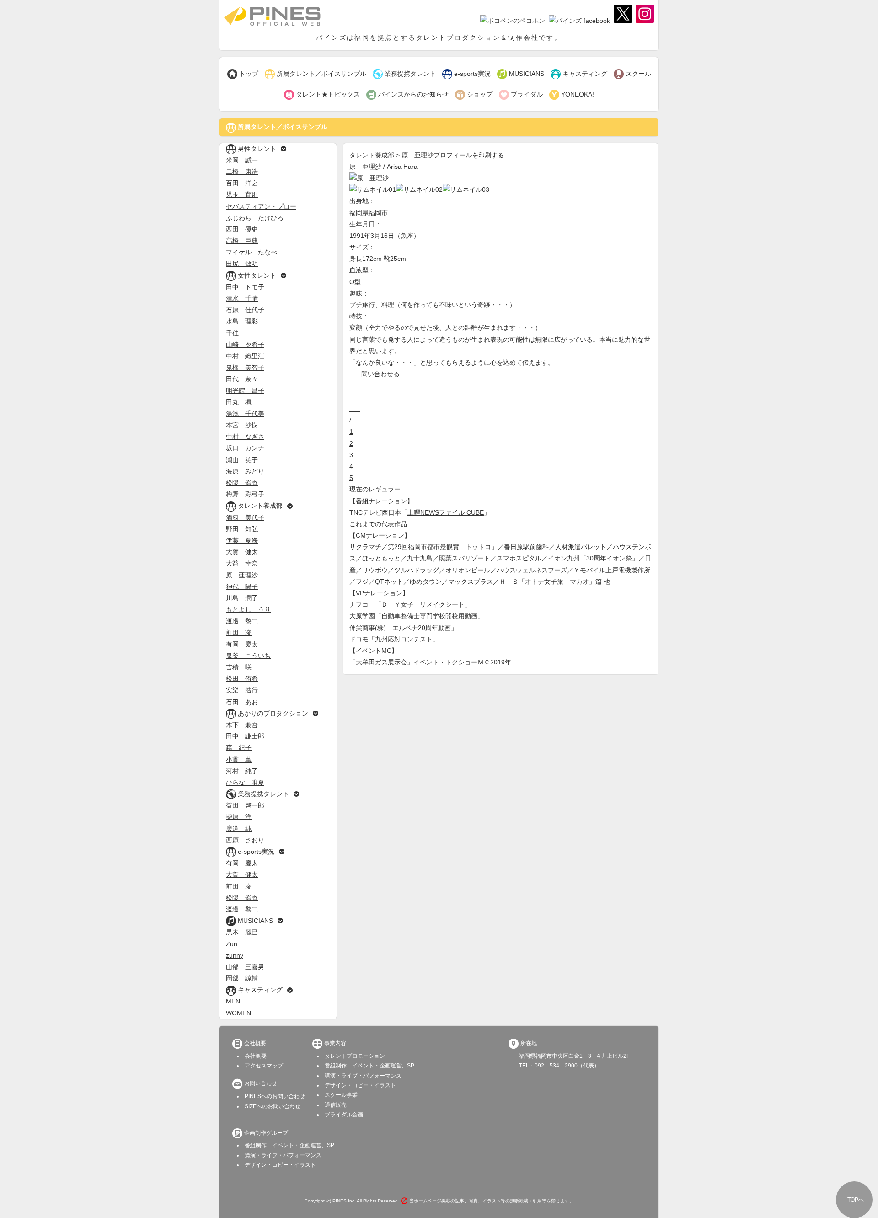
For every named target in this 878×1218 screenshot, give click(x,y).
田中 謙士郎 (245, 736)
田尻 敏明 (242, 263)
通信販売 (336, 1105)
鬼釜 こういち (248, 655)
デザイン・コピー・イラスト (360, 1085)
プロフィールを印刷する (469, 155)
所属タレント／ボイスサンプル (315, 74)
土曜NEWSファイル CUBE (445, 512)
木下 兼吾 (242, 724)
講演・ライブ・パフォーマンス (363, 1075)
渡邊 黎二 (242, 621)
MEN (233, 1001)
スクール (632, 74)
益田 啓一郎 (245, 805)
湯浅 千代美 (245, 413)
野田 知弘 (242, 529)
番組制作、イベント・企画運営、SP (369, 1065)
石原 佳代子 (245, 309)
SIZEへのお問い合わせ (272, 1106)
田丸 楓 (239, 402)
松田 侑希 (242, 678)
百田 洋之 (242, 183)
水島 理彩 (242, 321)
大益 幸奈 (242, 563)
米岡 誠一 (242, 160)
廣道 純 (239, 828)
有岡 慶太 (242, 644)
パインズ (272, 16)
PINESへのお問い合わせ (275, 1096)
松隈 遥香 (242, 482)
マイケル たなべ (251, 252)
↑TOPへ (854, 1199)
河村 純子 (242, 771)
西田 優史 (242, 229)
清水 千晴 (242, 298)
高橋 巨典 (242, 240)
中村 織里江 (245, 356)
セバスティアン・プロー (261, 206)
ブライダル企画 (344, 1114)
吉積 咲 (239, 667)
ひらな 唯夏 (245, 782)
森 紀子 (239, 747)
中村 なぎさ (245, 436)
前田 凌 (239, 632)
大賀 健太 (242, 551)
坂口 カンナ (245, 448)
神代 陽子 (242, 586)
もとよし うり (248, 609)
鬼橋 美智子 (245, 367)
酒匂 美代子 (245, 517)
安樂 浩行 (242, 690)
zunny (234, 955)
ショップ (474, 95)
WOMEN (238, 1013)
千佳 (232, 333)
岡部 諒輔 (242, 978)
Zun (231, 944)
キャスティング (579, 74)
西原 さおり (245, 840)
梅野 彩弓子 (245, 494)
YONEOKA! (571, 95)
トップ (242, 74)
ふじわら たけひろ (255, 217)
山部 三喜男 (245, 966)
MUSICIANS (520, 74)
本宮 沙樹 (242, 425)
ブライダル (521, 95)
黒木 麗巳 (242, 932)
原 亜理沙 (242, 575)
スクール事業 (341, 1095)
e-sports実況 (466, 74)
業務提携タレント (404, 74)
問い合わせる (374, 373)
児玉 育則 (242, 194)
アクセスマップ (264, 1065)
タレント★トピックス (322, 95)
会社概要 (256, 1056)
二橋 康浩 (242, 171)
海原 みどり (245, 471)
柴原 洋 (239, 816)
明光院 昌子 (245, 390)
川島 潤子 (242, 598)
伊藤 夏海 (242, 540)
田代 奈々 (242, 379)
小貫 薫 (239, 759)
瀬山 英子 (242, 459)
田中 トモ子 (245, 287)
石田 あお (242, 702)
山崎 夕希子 (245, 344)
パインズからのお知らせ (407, 95)
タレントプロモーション (355, 1056)
